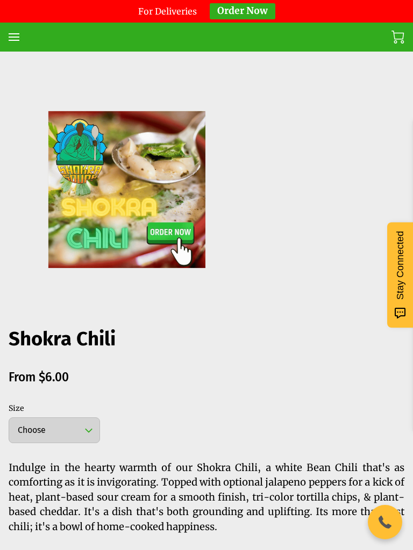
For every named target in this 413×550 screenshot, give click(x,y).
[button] (385, 522)
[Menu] (14, 37)
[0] (397, 37)
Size (16, 408)
